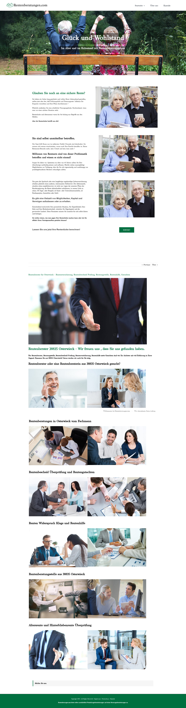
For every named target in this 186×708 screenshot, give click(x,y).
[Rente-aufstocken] (127, 178)
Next (154, 265)
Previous (147, 265)
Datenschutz (105, 699)
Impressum (97, 699)
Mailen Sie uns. (41, 683)
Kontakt (112, 699)
